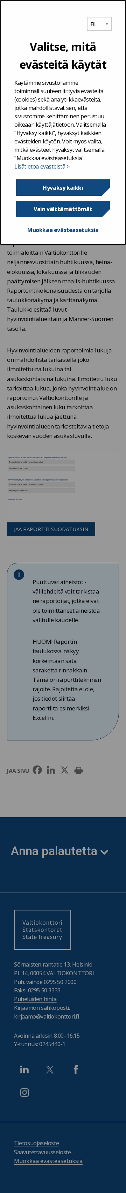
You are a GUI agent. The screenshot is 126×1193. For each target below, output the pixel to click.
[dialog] (63, 122)
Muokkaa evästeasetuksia (63, 230)
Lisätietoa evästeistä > (42, 166)
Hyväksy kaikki (63, 188)
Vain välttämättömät (63, 209)
